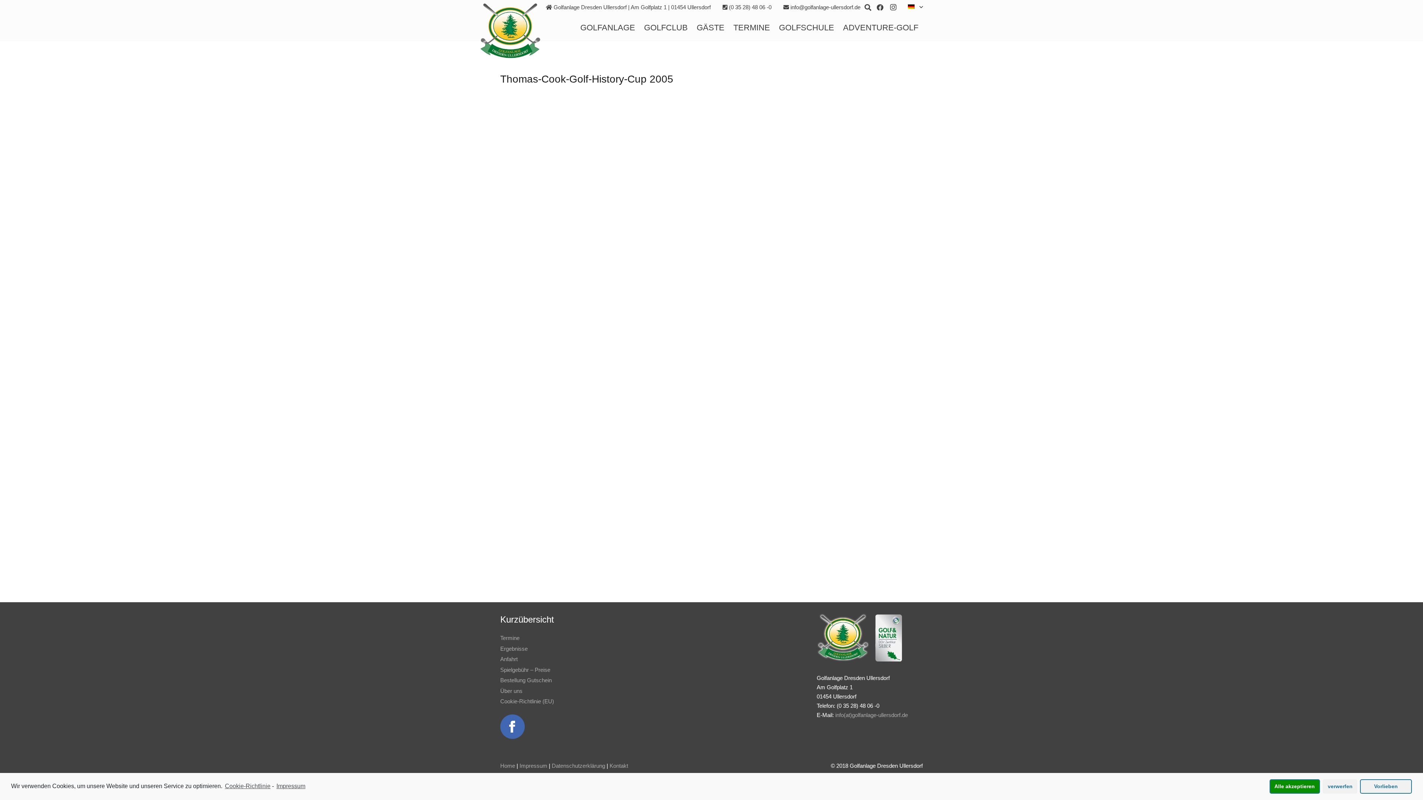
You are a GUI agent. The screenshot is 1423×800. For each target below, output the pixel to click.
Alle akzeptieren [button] (1294, 786)
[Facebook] (880, 7)
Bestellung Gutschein (526, 680)
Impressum (533, 766)
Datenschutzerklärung (578, 766)
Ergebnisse (514, 649)
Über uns (511, 691)
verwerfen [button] (1340, 786)
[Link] (510, 30)
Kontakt (619, 766)
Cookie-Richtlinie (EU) (527, 701)
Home (507, 766)
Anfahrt (509, 659)
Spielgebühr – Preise (525, 670)
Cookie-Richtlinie (248, 786)
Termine (510, 638)
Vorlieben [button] (1386, 786)
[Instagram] (893, 7)
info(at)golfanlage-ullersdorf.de (871, 715)
